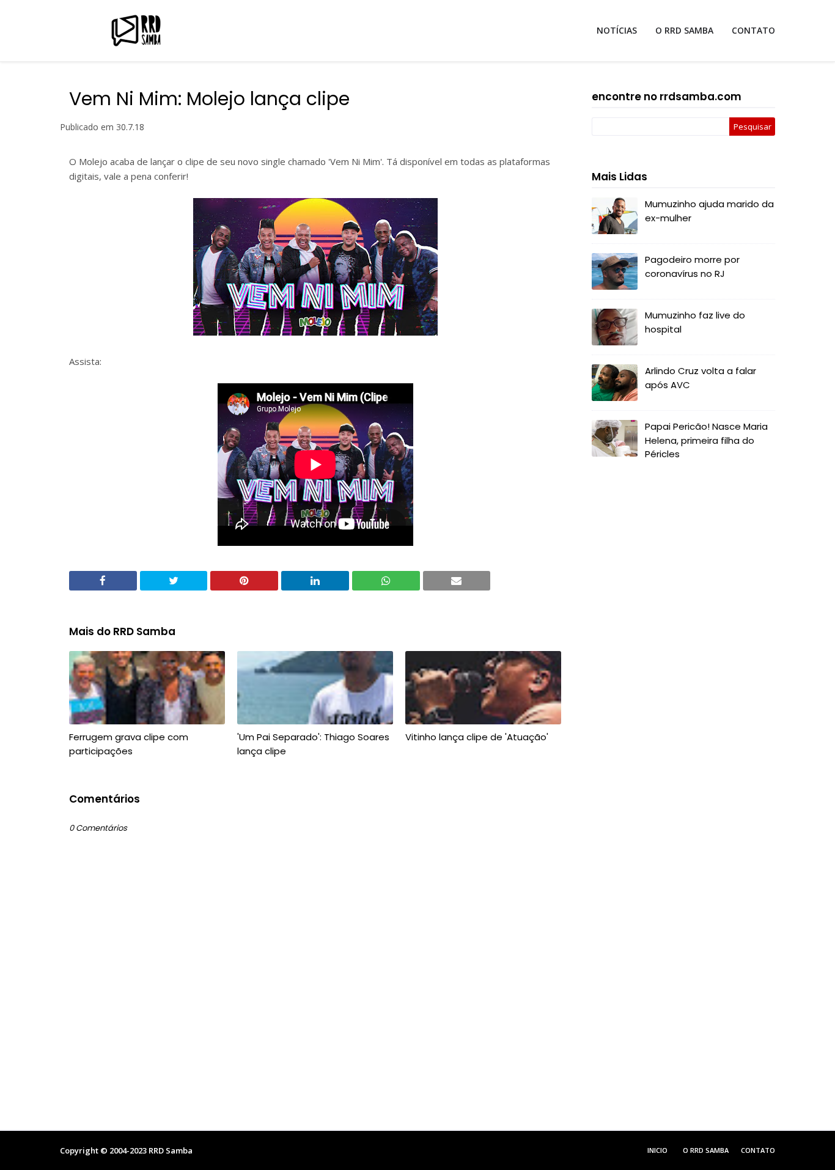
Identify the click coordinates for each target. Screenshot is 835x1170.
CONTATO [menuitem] (753, 30)
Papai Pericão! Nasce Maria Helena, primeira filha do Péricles (706, 440)
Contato (758, 1150)
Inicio (657, 1150)
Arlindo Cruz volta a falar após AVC (700, 377)
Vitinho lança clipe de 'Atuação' (476, 736)
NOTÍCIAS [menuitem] (617, 30)
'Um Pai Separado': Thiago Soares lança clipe (313, 743)
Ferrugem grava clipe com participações (128, 743)
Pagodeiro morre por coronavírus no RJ (692, 266)
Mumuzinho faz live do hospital (695, 322)
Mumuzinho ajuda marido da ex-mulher (709, 210)
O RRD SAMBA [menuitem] (684, 30)
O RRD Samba (706, 1150)
